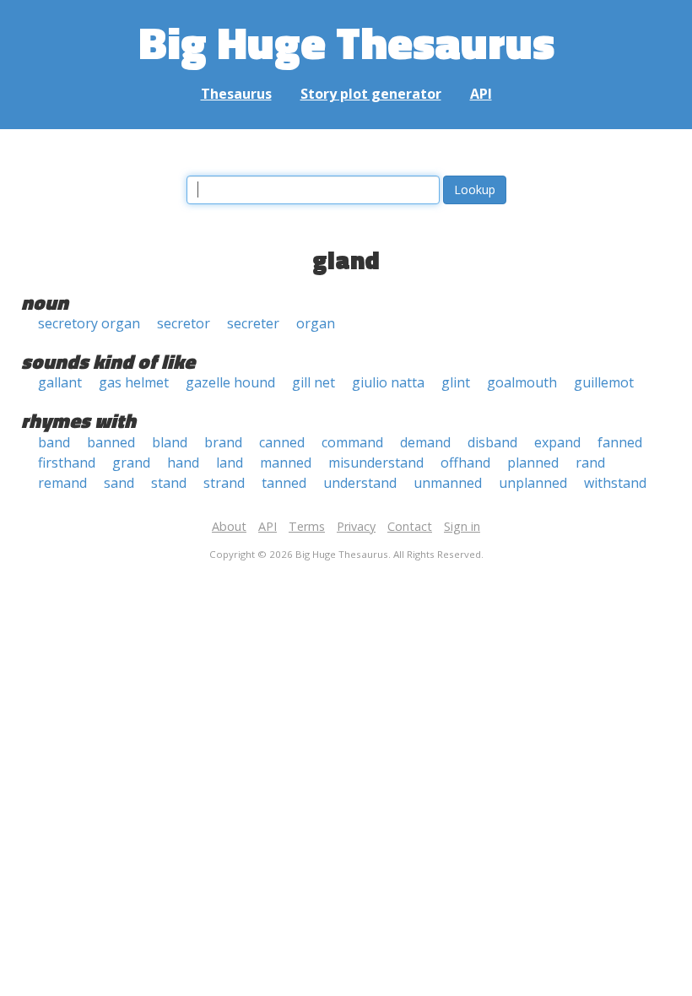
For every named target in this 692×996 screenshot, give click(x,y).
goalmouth (522, 382)
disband (492, 442)
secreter (253, 323)
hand (183, 462)
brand (223, 442)
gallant (60, 382)
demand (425, 442)
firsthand (66, 462)
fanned (619, 442)
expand (557, 442)
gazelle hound (230, 382)
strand (224, 483)
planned (533, 462)
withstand (615, 483)
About (229, 526)
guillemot (604, 382)
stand (169, 483)
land (229, 462)
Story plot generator (370, 93)
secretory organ (89, 323)
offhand (465, 462)
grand (131, 462)
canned (282, 442)
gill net (313, 382)
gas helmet (134, 382)
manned (285, 462)
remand (62, 483)
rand (590, 462)
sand (119, 483)
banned (111, 442)
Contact (409, 526)
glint (455, 382)
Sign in (462, 526)
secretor (183, 323)
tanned (284, 483)
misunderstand (376, 462)
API (481, 93)
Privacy (356, 526)
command (352, 442)
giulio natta (388, 382)
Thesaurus (236, 93)
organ (315, 323)
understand (360, 483)
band (54, 442)
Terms (307, 526)
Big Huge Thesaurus (346, 42)
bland (169, 442)
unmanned (448, 483)
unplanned (533, 483)
